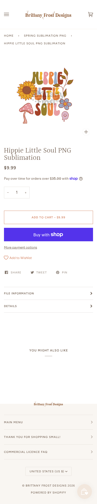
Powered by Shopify (48, 492)
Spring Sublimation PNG (45, 35)
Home (9, 35)
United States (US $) (47, 471)
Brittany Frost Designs (46, 485)
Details (10, 306)
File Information (19, 293)
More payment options (20, 247)
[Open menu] (11, 14)
